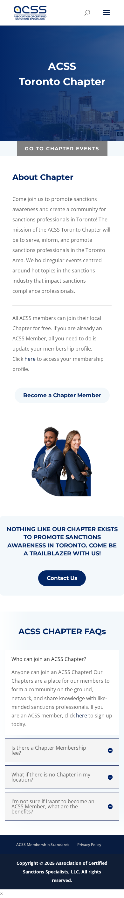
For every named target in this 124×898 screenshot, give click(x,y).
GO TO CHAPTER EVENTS (62, 148)
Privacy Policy (89, 844)
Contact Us (62, 578)
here (30, 358)
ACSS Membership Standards (42, 844)
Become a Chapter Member (62, 395)
